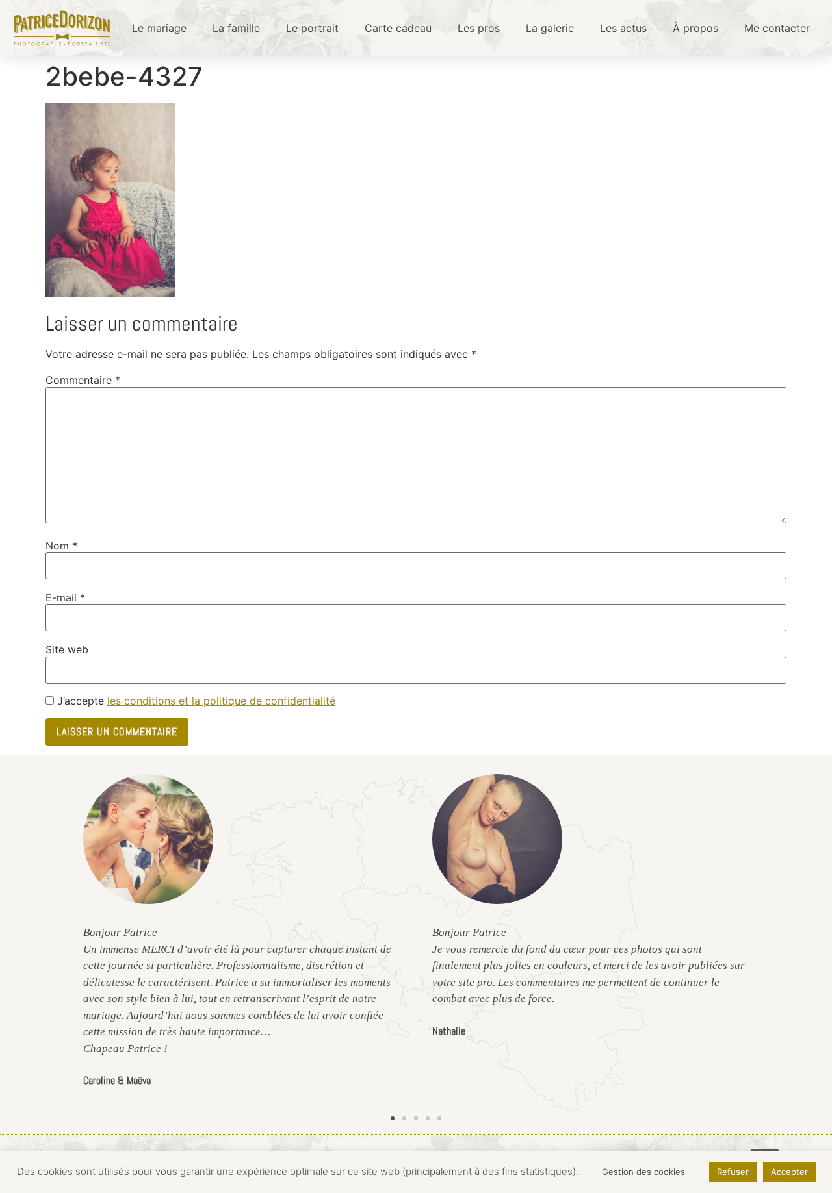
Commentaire (83, 380)
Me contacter (777, 27)
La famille (236, 27)
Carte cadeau (398, 27)
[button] (393, 1118)
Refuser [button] (733, 1171)
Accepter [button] (789, 1171)
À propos (695, 27)
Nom (61, 545)
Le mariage (159, 27)
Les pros (479, 27)
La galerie (550, 27)
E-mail (65, 597)
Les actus (623, 27)
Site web (67, 649)
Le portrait (312, 27)
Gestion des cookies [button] (643, 1171)
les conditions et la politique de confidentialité (221, 700)
